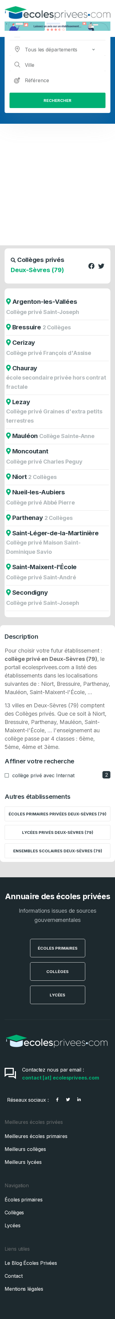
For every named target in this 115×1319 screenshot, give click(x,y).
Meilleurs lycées (23, 1162)
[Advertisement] (57, 184)
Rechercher (57, 100)
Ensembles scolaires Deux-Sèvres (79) (57, 850)
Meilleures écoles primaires (36, 1136)
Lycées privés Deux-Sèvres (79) (57, 832)
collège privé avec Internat (43, 775)
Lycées (57, 994)
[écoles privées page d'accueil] (57, 1050)
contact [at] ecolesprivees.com (60, 1078)
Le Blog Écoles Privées (31, 1263)
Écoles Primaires (58, 948)
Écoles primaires (24, 1199)
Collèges (57, 971)
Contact (13, 1276)
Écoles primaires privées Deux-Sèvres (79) (57, 813)
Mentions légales (24, 1289)
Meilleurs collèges (25, 1149)
